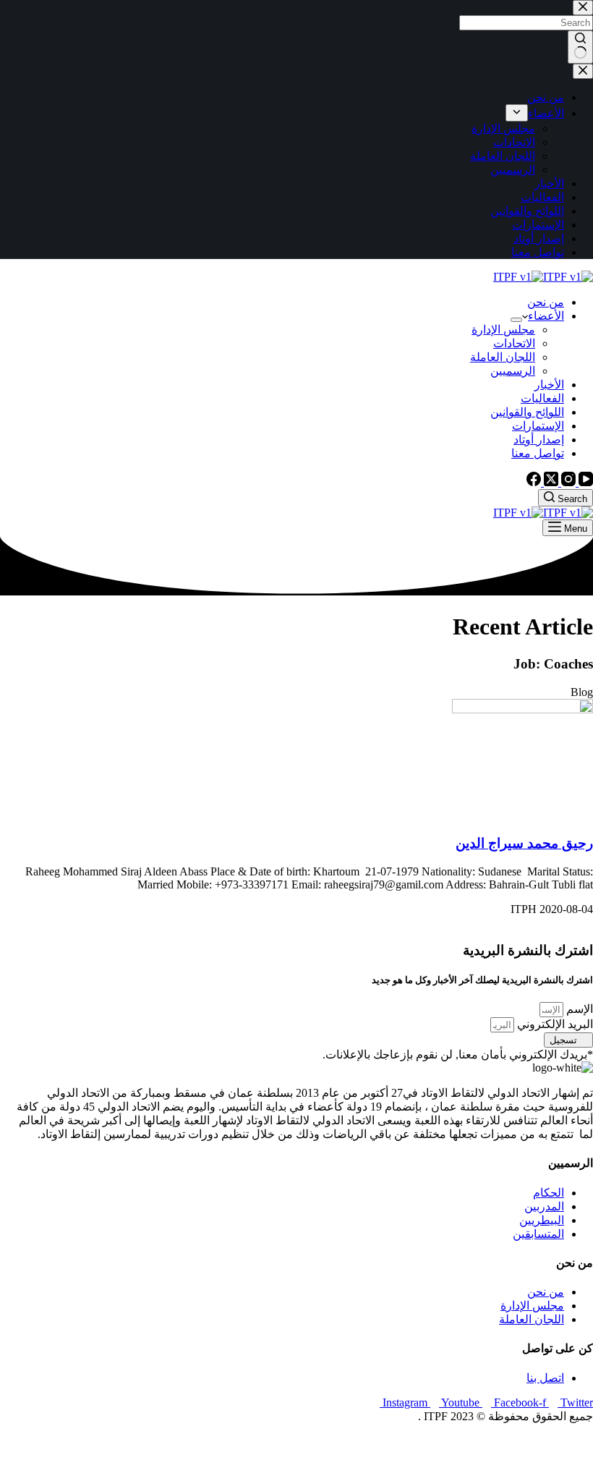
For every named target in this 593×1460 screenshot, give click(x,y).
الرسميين (512, 371)
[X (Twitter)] (549, 482)
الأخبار (549, 384)
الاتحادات (514, 343)
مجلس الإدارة (503, 329)
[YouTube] (584, 482)
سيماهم (540, 1441)
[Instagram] (567, 482)
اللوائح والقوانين (527, 412)
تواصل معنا (537, 453)
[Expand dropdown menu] (516, 320)
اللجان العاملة (502, 357)
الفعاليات (542, 398)
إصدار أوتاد (538, 439)
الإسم (578, 1009)
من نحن (545, 302)
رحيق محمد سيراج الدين (524, 843)
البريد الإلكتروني (553, 1024)
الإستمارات (538, 426)
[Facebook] (533, 482)
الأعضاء (546, 316)
